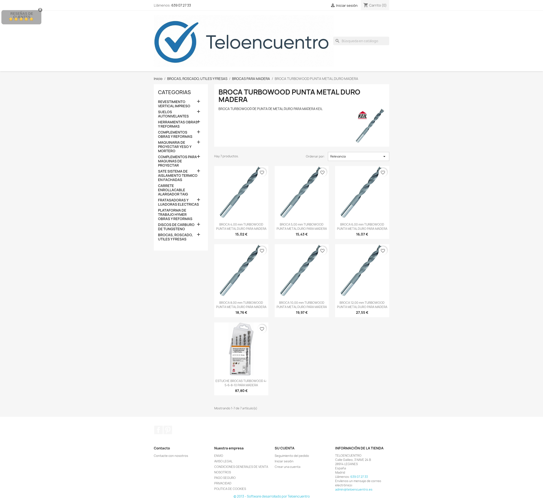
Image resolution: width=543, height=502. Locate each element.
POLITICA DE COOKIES (230, 489)
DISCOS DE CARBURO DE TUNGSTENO (176, 227)
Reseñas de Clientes (21, 15)
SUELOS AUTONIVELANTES (173, 114)
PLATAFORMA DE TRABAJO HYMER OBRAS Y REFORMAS (175, 214)
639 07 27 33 (181, 5)
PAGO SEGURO (225, 478)
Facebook (158, 430)
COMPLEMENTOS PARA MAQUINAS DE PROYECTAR (177, 161)
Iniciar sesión (284, 461)
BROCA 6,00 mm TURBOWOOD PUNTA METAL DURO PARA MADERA (362, 226)
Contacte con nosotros (171, 456)
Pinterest (168, 430)
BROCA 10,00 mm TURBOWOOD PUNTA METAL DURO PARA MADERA (302, 305)
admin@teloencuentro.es (353, 489)
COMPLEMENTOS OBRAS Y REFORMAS (175, 134)
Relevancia (358, 156)
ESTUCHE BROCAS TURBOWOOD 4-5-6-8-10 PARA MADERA (241, 383)
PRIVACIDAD (222, 483)
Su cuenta (284, 448)
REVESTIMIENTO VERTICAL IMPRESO (174, 104)
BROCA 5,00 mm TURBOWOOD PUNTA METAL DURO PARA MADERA (302, 226)
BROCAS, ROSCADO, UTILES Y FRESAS (175, 237)
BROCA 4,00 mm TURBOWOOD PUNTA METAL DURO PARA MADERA (241, 226)
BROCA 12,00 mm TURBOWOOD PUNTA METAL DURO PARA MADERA (362, 305)
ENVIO (218, 456)
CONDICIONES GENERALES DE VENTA (241, 467)
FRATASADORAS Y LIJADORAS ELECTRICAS (178, 202)
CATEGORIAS (174, 92)
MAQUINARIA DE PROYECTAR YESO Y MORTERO (174, 146)
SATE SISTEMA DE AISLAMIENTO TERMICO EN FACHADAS (177, 175)
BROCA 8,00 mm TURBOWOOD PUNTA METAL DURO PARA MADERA (241, 305)
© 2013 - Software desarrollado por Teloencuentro (272, 496)
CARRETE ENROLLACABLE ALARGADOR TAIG (173, 190)
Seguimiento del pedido (292, 456)
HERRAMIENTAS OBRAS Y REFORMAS (178, 124)
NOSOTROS (222, 472)
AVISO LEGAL (223, 461)
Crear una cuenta (287, 467)
